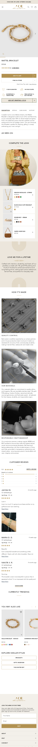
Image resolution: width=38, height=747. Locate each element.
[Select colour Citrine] (14, 197)
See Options (32, 84)
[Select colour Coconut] (30, 644)
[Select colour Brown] (18, 221)
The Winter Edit (19, 667)
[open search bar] (28, 7)
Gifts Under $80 (19, 662)
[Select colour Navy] (10, 644)
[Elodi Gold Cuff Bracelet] (8, 207)
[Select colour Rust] (20, 221)
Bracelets (19, 657)
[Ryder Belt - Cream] (8, 220)
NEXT (19, 726)
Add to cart (17, 76)
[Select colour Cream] (14, 221)
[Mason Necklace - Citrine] (8, 195)
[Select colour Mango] (2, 644)
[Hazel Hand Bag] (8, 232)
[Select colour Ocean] (8, 644)
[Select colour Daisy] (26, 644)
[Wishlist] (32, 7)
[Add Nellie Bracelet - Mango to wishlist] (21, 612)
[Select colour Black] (16, 221)
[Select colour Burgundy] (11, 644)
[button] (19, 474)
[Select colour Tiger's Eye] (16, 197)
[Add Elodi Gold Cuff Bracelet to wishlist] (11, 211)
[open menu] (3, 7)
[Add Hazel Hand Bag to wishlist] (11, 236)
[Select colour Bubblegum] (4, 644)
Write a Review (31, 469)
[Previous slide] (2, 33)
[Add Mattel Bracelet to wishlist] (34, 76)
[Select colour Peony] (28, 644)
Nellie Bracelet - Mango (10, 638)
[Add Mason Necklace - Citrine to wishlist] (11, 199)
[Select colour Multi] (24, 644)
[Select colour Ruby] (18, 197)
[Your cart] (35, 7)
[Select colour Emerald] (20, 197)
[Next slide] (35, 33)
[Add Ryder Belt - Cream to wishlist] (11, 224)
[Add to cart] (32, 195)
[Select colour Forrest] (6, 644)
